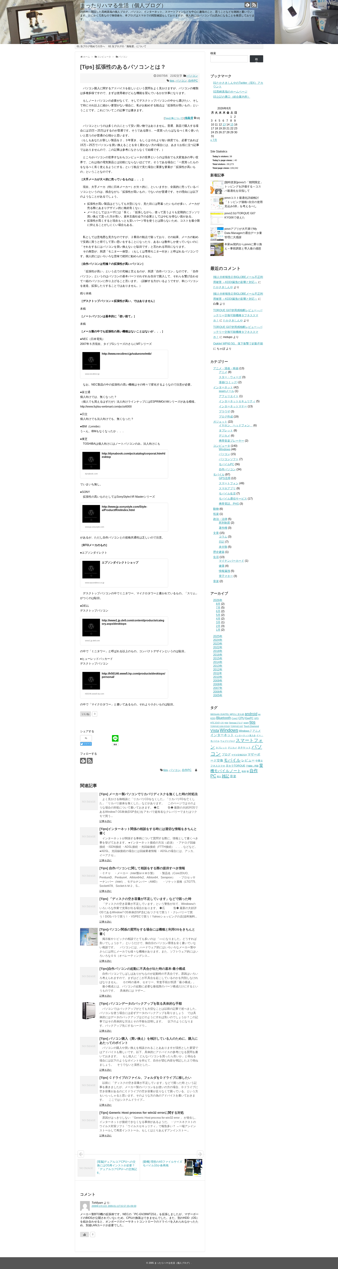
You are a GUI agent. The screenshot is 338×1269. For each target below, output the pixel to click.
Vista (214, 730)
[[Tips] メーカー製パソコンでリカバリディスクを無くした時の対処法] (89, 801)
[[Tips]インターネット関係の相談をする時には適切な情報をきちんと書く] (89, 836)
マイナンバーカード (231, 560)
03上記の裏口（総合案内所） (231, 96)
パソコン (192, 75)
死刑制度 (224, 522)
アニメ (223, 372)
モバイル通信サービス (233, 498)
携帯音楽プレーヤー (231, 440)
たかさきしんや (223, 287)
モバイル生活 (227, 493)
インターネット (223, 387)
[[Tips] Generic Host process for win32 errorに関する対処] (89, 1120)
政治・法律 (220, 519)
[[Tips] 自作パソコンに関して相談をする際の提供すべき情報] (89, 875)
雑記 (225, 776)
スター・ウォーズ (230, 377)
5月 (218, 614)
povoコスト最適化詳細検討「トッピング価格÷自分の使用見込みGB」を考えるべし (243, 202)
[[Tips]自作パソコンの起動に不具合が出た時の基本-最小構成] (89, 976)
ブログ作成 (226, 416)
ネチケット (244, 747)
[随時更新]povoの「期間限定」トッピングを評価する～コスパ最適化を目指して (243, 186)
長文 (219, 776)
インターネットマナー (233, 406)
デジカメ (224, 435)
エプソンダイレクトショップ (120, 562)
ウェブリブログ (227, 741)
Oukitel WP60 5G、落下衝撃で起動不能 (238, 343)
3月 (218, 622)
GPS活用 (224, 478)
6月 (218, 611)
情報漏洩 (224, 570)
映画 (244, 771)
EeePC (249, 718)
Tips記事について (174, 118)
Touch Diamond (251, 726)
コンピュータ (221, 445)
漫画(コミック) (228, 382)
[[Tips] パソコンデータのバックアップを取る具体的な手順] (89, 1011)
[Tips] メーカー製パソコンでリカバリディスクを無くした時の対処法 (148, 794)
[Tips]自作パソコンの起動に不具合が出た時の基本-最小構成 (142, 968)
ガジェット (220, 421)
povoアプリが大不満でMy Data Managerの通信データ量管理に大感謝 (243, 233)
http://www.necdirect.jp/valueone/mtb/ (126, 353)
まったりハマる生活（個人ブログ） (123, 5)
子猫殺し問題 (252, 766)
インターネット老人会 (245, 735)
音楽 (216, 581)
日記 (221, 541)
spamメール (226, 391)
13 (224, 124)
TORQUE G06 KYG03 (220, 726)
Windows (224, 449)
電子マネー (226, 576)
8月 (218, 603)
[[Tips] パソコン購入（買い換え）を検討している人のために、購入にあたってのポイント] (89, 1046)
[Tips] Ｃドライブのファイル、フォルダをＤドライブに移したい (145, 1077)
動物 (216, 508)
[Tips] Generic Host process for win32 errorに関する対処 (141, 1112)
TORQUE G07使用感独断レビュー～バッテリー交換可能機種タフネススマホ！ (237, 315)
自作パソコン (227, 469)
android (251, 714)
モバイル (218, 474)
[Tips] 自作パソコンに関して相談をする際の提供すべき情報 (142, 868)
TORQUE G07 (236, 726)
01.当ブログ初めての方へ (91, 46)
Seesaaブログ (236, 723)
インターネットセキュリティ (237, 401)
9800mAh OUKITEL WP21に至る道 (227, 714)
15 (231, 124)
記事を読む (105, 821)
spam (246, 723)
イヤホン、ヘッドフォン (236, 425)
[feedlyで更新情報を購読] (247, 5)
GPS (256, 718)
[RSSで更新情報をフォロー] (254, 5)
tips (172, 80)
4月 (218, 618)
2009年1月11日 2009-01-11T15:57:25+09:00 (114, 1206)
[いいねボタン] (84, 1234)
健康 (221, 565)
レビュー (248, 760)
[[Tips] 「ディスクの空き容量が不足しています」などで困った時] (89, 906)
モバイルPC (226, 464)
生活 (216, 557)
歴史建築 (218, 551)
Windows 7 (245, 730)
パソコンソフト (229, 459)
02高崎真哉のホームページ (230, 91)
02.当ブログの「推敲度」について (127, 46)
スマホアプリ (227, 488)
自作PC (193, 80)
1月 (218, 629)
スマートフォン (229, 483)
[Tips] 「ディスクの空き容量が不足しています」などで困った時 (145, 899)
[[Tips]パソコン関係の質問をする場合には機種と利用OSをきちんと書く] (89, 936)
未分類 (223, 546)
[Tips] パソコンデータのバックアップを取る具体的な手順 (140, 1003)
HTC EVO (215, 723)
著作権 (223, 527)
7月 (218, 607)
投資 (216, 513)
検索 (213, 53)
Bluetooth (223, 718)
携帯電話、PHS (229, 503)
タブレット (226, 430)
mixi (226, 723)
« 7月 (213, 140)
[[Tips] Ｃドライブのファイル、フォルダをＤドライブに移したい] (89, 1085)
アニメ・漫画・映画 (226, 368)
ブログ (226, 754)
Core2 (235, 718)
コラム (223, 536)
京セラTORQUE (235, 765)
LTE (222, 723)
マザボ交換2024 (239, 755)
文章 (216, 532)
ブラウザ (224, 411)
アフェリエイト (229, 396)
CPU (241, 718)
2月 (218, 626)
